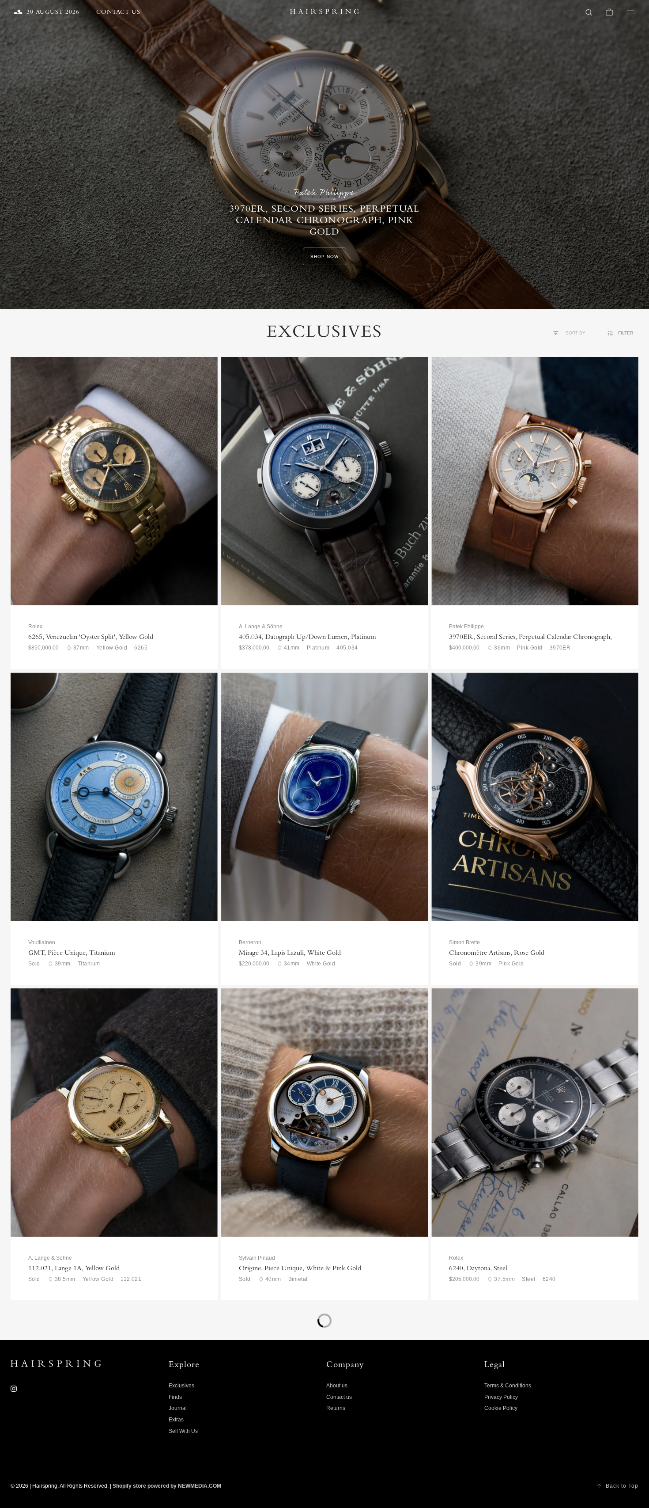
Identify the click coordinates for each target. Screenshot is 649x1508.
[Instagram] (14, 1389)
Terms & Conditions (507, 1386)
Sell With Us (183, 1431)
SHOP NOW (324, 256)
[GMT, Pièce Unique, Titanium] (114, 796)
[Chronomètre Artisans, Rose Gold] (534, 796)
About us (336, 1386)
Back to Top (622, 1486)
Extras (176, 1420)
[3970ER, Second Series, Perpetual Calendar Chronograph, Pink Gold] (534, 481)
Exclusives (181, 1386)
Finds (175, 1397)
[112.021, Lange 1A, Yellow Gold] (114, 1112)
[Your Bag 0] (609, 12)
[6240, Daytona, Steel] (534, 1112)
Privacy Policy (501, 1397)
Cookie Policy (500, 1408)
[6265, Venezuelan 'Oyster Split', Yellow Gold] (114, 481)
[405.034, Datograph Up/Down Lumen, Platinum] (324, 481)
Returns (335, 1408)
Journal (178, 1408)
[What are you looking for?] (589, 12)
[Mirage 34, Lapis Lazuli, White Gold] (324, 796)
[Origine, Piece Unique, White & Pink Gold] (324, 1112)
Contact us (339, 1397)
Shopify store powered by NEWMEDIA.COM (167, 1486)
